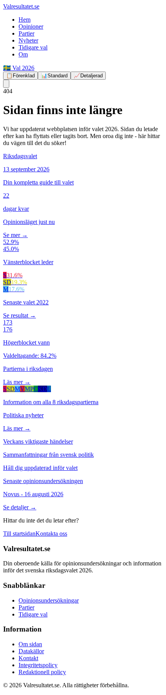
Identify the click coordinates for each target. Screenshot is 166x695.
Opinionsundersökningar (49, 600)
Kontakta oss (51, 533)
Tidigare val (33, 47)
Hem (24, 19)
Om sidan (30, 644)
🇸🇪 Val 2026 (18, 68)
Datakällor (31, 651)
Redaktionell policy (42, 672)
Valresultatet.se (21, 6)
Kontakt (28, 658)
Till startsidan (19, 533)
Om (23, 54)
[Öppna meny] (6, 84)
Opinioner (31, 26)
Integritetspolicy (38, 665)
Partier (26, 33)
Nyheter (28, 40)
